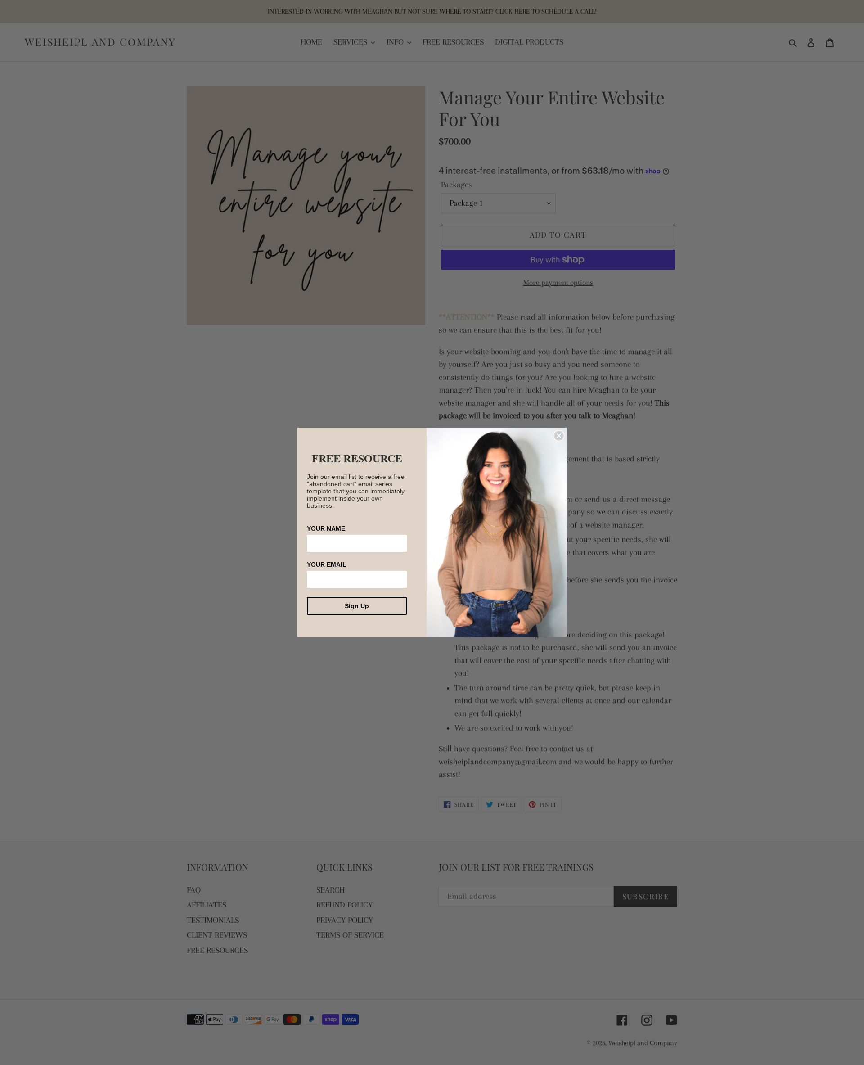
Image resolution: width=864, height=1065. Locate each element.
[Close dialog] (558, 435)
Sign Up (357, 605)
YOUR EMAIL (326, 564)
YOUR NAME (326, 528)
